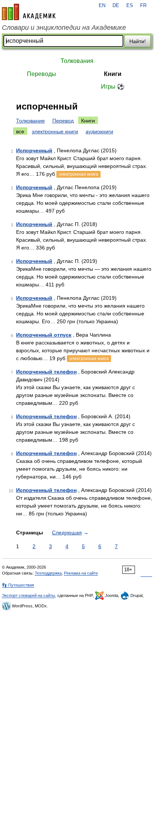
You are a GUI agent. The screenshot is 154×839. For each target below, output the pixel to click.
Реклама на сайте (81, 573)
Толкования (77, 61)
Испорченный (34, 150)
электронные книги (55, 131)
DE (116, 5)
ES (129, 5)
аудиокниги (99, 131)
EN (102, 5)
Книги (112, 74)
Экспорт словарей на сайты (28, 595)
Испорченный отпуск (43, 335)
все (20, 131)
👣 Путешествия (18, 585)
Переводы (41, 74)
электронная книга (78, 174)
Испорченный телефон (46, 372)
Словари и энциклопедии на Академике (64, 27)
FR (143, 5)
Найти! (137, 41)
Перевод (63, 121)
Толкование (30, 121)
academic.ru (29, 12)
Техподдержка (48, 573)
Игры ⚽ (112, 86)
